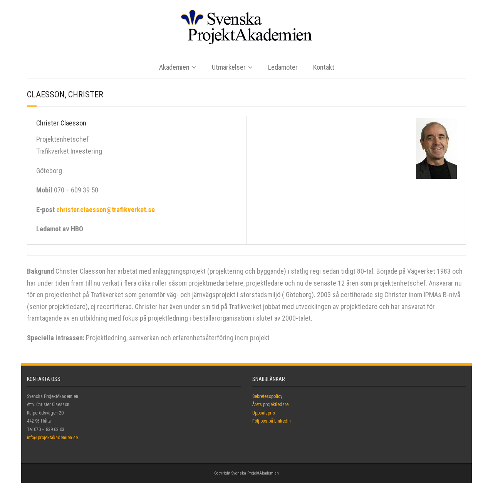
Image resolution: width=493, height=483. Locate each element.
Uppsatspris (263, 413)
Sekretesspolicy (267, 396)
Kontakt (323, 67)
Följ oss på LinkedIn (271, 421)
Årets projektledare (270, 404)
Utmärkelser (229, 67)
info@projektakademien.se (52, 437)
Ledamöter (283, 67)
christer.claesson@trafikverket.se (105, 210)
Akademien (174, 67)
